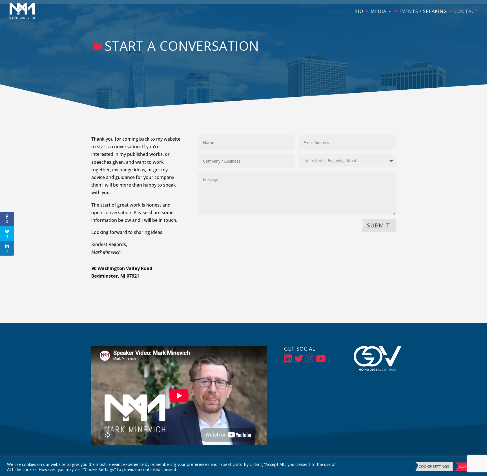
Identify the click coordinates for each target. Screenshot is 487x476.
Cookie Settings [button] (434, 466)
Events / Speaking (423, 11)
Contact (466, 11)
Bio (359, 11)
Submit (378, 225)
